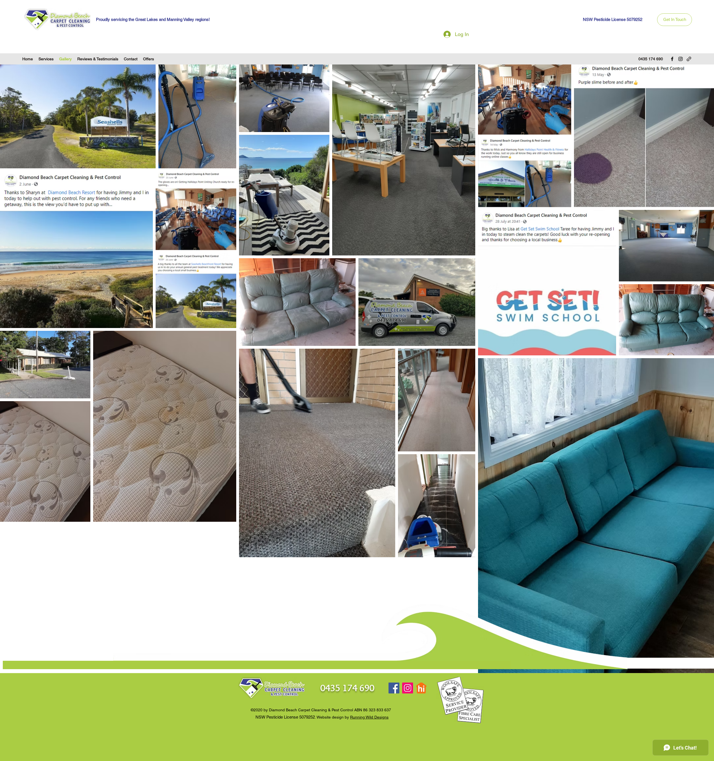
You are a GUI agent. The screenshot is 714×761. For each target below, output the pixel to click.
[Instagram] (680, 59)
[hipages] (421, 688)
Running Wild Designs (369, 717)
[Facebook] (672, 59)
